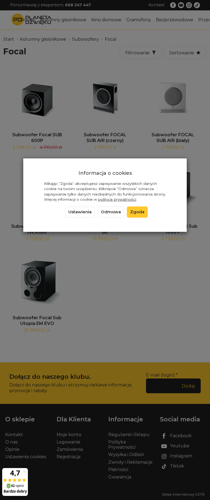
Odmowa (111, 211)
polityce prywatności (117, 199)
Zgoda (137, 211)
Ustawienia (80, 211)
